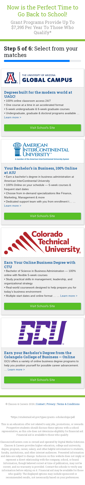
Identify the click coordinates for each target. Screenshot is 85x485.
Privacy (50, 404)
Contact (40, 404)
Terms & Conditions (68, 404)
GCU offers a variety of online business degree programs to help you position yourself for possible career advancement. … (41, 365)
